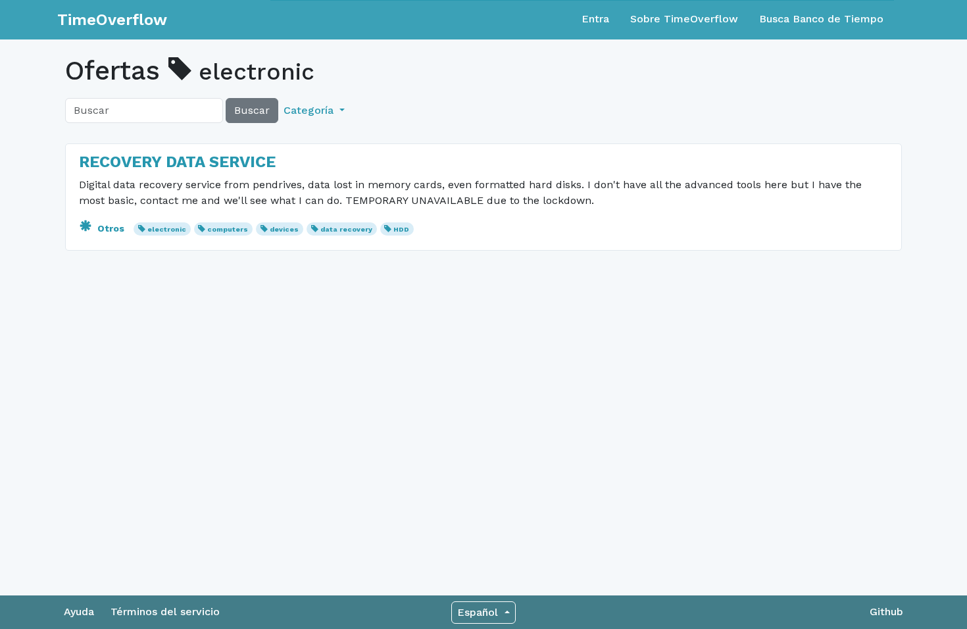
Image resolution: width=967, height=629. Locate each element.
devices (284, 229)
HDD (401, 229)
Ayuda (79, 611)
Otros (111, 228)
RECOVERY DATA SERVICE (177, 162)
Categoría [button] (310, 110)
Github (886, 611)
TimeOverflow (112, 20)
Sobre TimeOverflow (684, 19)
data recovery (346, 229)
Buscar (252, 110)
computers (227, 229)
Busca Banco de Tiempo (821, 19)
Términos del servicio (165, 611)
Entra (595, 19)
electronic (166, 229)
